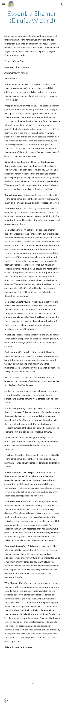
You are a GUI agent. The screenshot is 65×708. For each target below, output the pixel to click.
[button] (4, 4)
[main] (32, 17)
